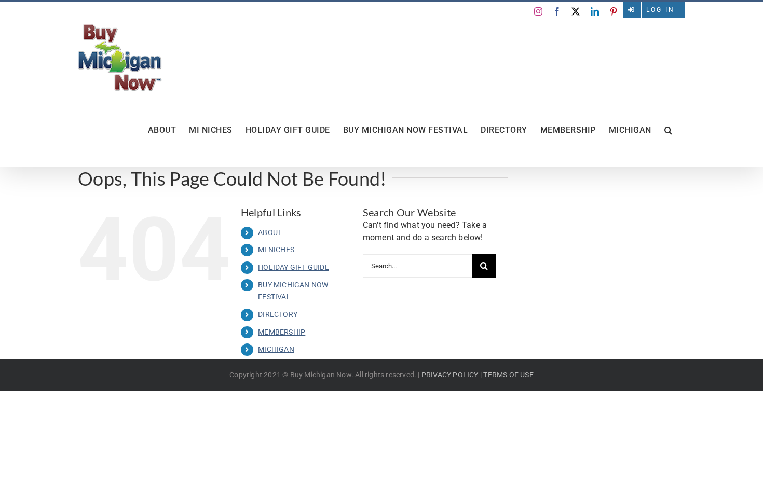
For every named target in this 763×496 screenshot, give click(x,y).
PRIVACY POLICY (450, 374)
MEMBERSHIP (281, 332)
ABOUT (270, 232)
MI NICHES (276, 249)
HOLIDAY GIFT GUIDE (293, 267)
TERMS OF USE (508, 374)
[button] (668, 130)
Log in (660, 9)
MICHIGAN (276, 349)
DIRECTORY (277, 314)
